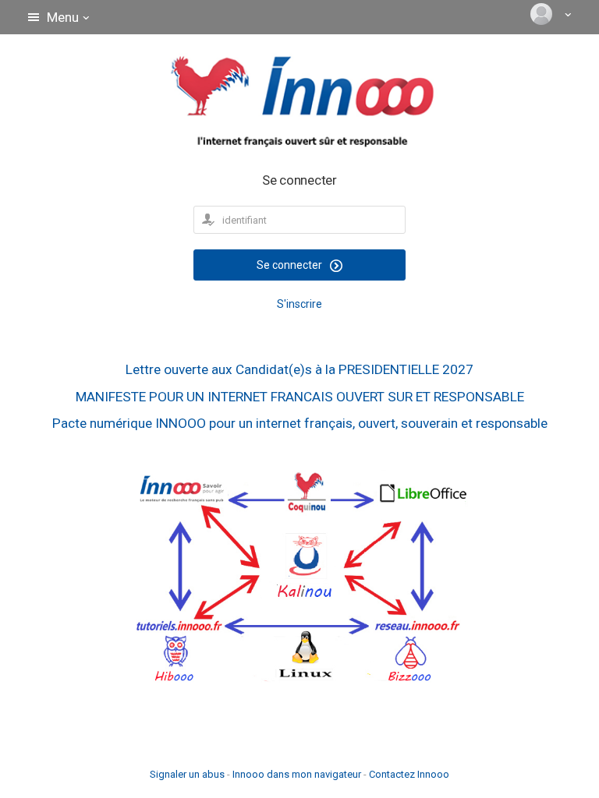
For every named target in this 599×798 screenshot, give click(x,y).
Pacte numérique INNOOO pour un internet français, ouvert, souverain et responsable (300, 423)
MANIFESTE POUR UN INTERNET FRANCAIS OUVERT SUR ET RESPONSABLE (300, 396)
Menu (63, 17)
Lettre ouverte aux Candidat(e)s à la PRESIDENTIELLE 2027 (299, 369)
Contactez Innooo (409, 774)
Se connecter (290, 265)
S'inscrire (299, 304)
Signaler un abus (187, 774)
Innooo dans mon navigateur (296, 774)
